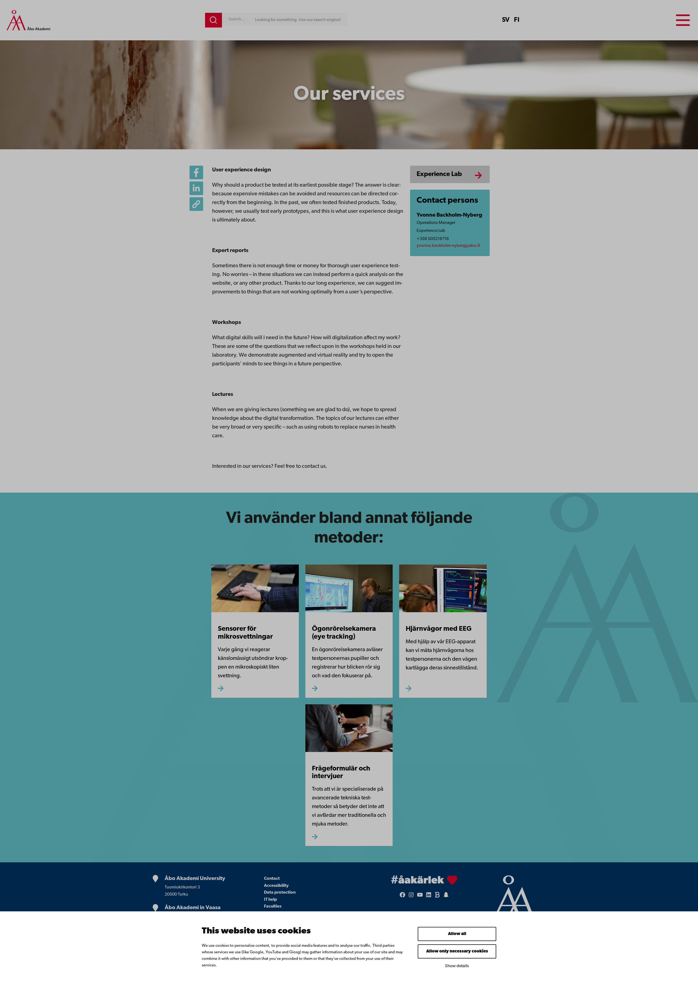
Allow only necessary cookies (457, 951)
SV (506, 20)
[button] (196, 204)
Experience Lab (439, 174)
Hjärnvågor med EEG (439, 629)
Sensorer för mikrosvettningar (245, 633)
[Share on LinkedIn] (196, 188)
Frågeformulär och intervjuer (341, 772)
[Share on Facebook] (196, 172)
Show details (457, 966)
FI (516, 20)
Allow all (457, 934)
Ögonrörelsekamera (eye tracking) (344, 633)
